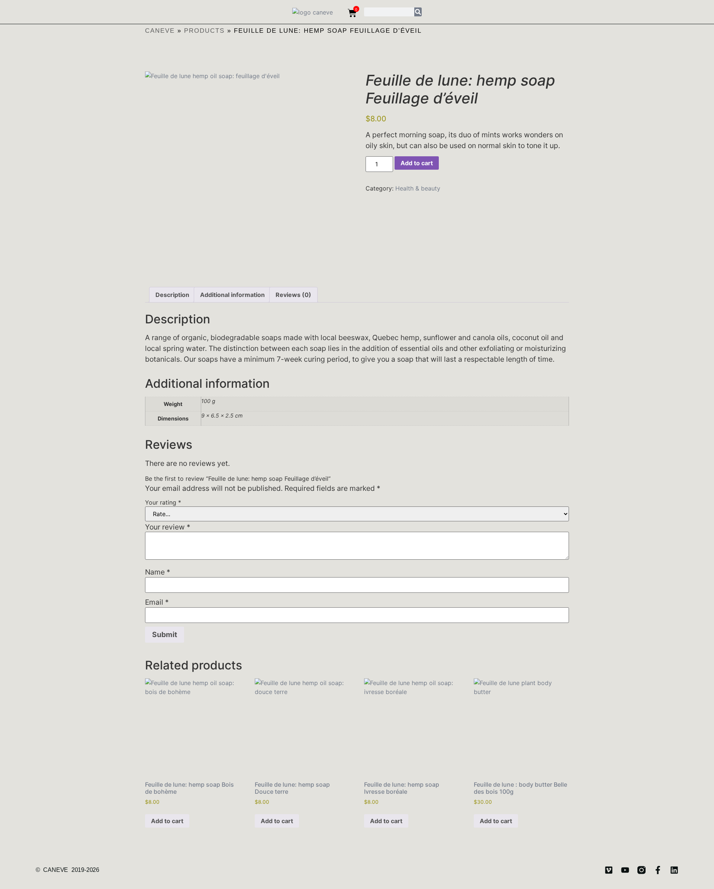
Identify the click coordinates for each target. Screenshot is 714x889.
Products (204, 30)
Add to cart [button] (167, 821)
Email (157, 602)
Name (157, 572)
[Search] (418, 11)
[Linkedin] (674, 870)
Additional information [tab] (232, 294)
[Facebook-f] (658, 870)
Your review (167, 527)
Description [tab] (172, 294)
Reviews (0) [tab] (293, 294)
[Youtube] (625, 870)
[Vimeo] (609, 870)
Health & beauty (417, 188)
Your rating (163, 502)
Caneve (160, 30)
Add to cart (417, 163)
